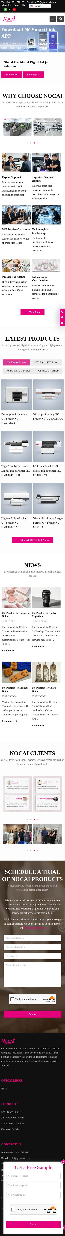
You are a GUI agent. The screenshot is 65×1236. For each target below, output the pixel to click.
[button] (23, 49)
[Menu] (53, 19)
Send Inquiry (33, 74)
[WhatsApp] (5, 10)
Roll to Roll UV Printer (18, 370)
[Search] (60, 19)
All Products (11, 74)
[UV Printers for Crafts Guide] (46, 672)
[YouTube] (14, 10)
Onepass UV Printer (48, 370)
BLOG (4, 1088)
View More (34, 312)
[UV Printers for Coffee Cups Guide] (46, 597)
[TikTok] (10, 10)
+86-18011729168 (15, 2)
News (32, 565)
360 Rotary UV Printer (12, 1117)
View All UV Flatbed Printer (34, 540)
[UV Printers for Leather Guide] (16, 672)
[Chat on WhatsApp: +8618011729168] (62, 317)
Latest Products (32, 339)
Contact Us (19, 5)
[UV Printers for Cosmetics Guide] (16, 597)
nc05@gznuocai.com (45, 2)
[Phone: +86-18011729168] (62, 312)
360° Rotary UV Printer (46, 362)
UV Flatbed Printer (16, 362)
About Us (6, 5)
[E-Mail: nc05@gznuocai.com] (62, 323)
